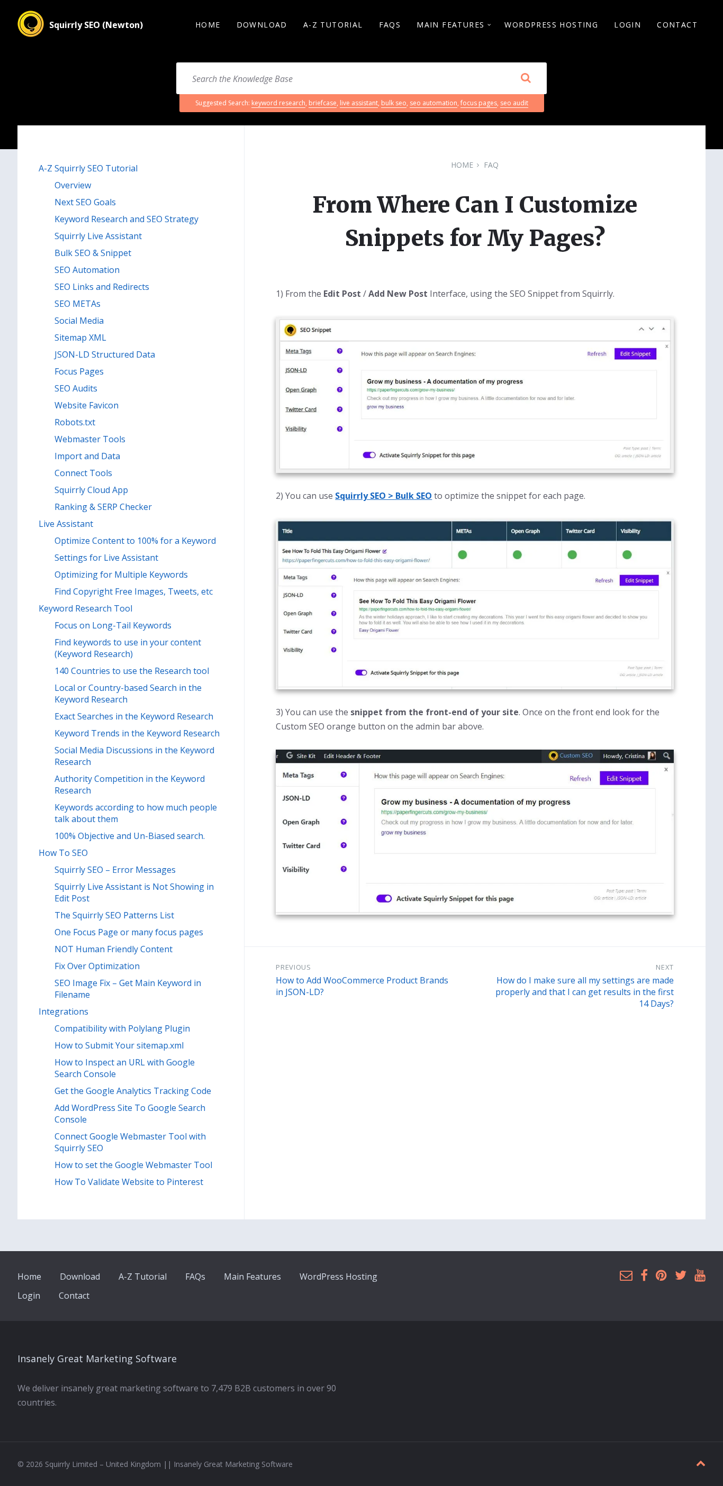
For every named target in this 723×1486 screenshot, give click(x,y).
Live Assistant (66, 524)
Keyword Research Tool (85, 608)
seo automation (433, 102)
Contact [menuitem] (677, 25)
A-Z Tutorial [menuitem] (333, 25)
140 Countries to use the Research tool (132, 671)
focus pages (478, 102)
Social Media (79, 320)
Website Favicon (87, 405)
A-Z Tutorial (143, 1276)
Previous (293, 967)
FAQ (491, 165)
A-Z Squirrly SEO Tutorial (88, 168)
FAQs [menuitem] (390, 25)
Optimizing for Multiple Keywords (121, 574)
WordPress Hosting (338, 1276)
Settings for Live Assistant (106, 557)
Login (28, 1295)
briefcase (323, 102)
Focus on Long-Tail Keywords (113, 625)
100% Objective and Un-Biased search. (130, 836)
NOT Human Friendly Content (114, 949)
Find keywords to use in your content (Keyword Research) (128, 648)
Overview (73, 185)
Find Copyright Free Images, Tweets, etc (134, 591)
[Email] (626, 1275)
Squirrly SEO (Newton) (96, 25)
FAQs (195, 1276)
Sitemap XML (80, 337)
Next (665, 967)
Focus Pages (79, 371)
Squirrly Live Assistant (98, 236)
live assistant (359, 102)
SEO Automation (87, 270)
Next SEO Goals (85, 202)
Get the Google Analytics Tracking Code (133, 1091)
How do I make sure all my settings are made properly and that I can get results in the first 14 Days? (584, 991)
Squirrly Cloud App (91, 490)
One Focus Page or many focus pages (129, 932)
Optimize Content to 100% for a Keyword (135, 540)
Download (80, 1276)
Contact (74, 1295)
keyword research (278, 102)
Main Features (252, 1276)
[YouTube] (700, 1275)
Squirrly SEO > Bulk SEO (383, 496)
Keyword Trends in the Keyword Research (137, 733)
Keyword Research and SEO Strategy (126, 219)
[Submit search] (525, 78)
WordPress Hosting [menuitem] (551, 25)
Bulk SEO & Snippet (93, 253)
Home (462, 165)
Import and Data (87, 456)
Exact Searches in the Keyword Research (134, 716)
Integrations (63, 1011)
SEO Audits (76, 388)
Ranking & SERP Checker (103, 507)
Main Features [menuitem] (450, 25)
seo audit (514, 102)
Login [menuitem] (627, 25)
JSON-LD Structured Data (105, 354)
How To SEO (63, 853)
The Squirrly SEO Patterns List (114, 915)
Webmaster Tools (90, 439)
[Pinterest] (661, 1275)
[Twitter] (680, 1275)
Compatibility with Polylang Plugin (122, 1028)
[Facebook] (644, 1275)
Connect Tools (83, 473)
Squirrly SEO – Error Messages (115, 870)
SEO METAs (78, 303)
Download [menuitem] (262, 25)
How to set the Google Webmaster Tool (133, 1165)
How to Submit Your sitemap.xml (119, 1045)
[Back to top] (701, 1463)
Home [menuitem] (208, 25)
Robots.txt (75, 422)
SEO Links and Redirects (102, 287)
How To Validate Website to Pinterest (129, 1182)
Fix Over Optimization (97, 966)
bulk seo (393, 102)
